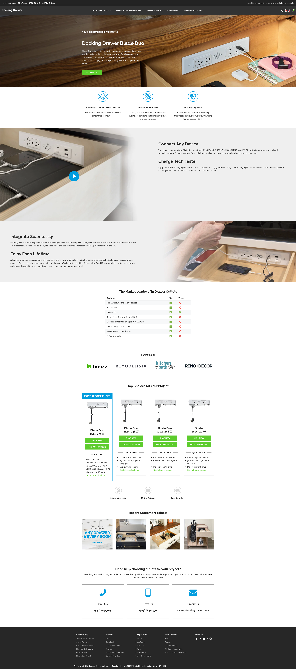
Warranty (109, 649)
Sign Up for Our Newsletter (175, 652)
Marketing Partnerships (174, 649)
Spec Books (34, 3)
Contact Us (140, 645)
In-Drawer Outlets (101, 11)
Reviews (168, 642)
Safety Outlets (154, 11)
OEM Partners (81, 652)
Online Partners (82, 642)
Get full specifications (95, 475)
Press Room (140, 642)
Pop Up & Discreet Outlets (128, 11)
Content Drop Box (113, 656)
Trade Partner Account (85, 639)
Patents (138, 649)
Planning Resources (194, 11)
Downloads (110, 642)
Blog (166, 639)
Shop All (22, 3)
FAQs (108, 639)
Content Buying (171, 645)
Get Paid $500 (48, 3)
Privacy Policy (141, 652)
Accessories (172, 11)
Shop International (83, 656)
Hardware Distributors (85, 645)
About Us (139, 639)
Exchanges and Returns (115, 652)
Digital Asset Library (113, 645)
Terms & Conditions (143, 656)
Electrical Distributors (84, 649)
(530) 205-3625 (9, 3)
